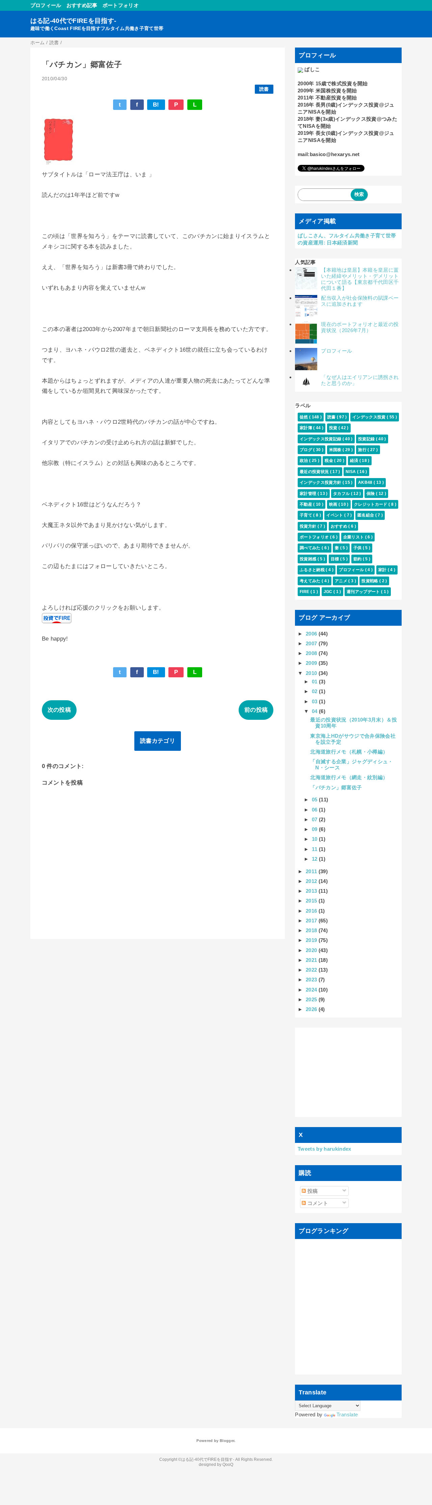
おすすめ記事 (82, 5)
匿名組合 (366, 515)
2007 (312, 643)
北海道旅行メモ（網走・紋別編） (349, 777)
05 (315, 799)
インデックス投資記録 (321, 439)
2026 (312, 1009)
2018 (312, 930)
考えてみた (311, 581)
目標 (335, 559)
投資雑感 (309, 559)
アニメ (341, 581)
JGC (328, 591)
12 (315, 859)
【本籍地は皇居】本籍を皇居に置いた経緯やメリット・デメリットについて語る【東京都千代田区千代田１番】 (360, 279)
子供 (358, 547)
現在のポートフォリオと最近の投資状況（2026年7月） (360, 327)
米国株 (336, 449)
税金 (329, 460)
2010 (312, 673)
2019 (312, 940)
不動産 (306, 504)
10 (315, 839)
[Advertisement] (348, 1072)
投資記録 (367, 439)
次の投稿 (59, 710)
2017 (312, 920)
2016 (312, 911)
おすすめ (340, 526)
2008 (312, 653)
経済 (354, 460)
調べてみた (311, 547)
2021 (312, 960)
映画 (334, 504)
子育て (306, 515)
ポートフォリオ (121, 5)
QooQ (227, 1464)
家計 (383, 569)
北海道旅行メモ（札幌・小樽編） (349, 752)
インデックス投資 (369, 417)
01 (315, 681)
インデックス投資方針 (321, 482)
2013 (312, 891)
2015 (312, 901)
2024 (312, 990)
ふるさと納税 (313, 569)
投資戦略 (370, 581)
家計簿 (306, 427)
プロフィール (45, 5)
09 (315, 829)
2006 (312, 634)
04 (315, 711)
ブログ (306, 449)
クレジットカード (371, 504)
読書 (264, 89)
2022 (312, 970)
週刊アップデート (364, 591)
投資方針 (309, 526)
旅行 (363, 449)
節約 (358, 559)
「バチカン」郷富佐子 (336, 787)
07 (315, 819)
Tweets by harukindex (324, 1149)
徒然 (304, 417)
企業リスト (354, 537)
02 (315, 691)
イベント (335, 515)
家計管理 (309, 493)
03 (315, 701)
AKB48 (366, 482)
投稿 (312, 1191)
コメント (317, 1203)
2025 (312, 999)
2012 (312, 881)
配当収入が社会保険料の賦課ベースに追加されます (360, 301)
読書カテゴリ (157, 741)
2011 (312, 871)
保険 (371, 493)
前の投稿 (256, 710)
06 (315, 810)
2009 (312, 663)
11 (315, 849)
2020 (312, 950)
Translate (347, 1414)
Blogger (227, 1441)
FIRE (305, 591)
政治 (304, 460)
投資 (334, 427)
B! (156, 104)
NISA (351, 471)
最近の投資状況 (315, 471)
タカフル (342, 493)
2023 (312, 979)
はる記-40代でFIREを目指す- (73, 20)
